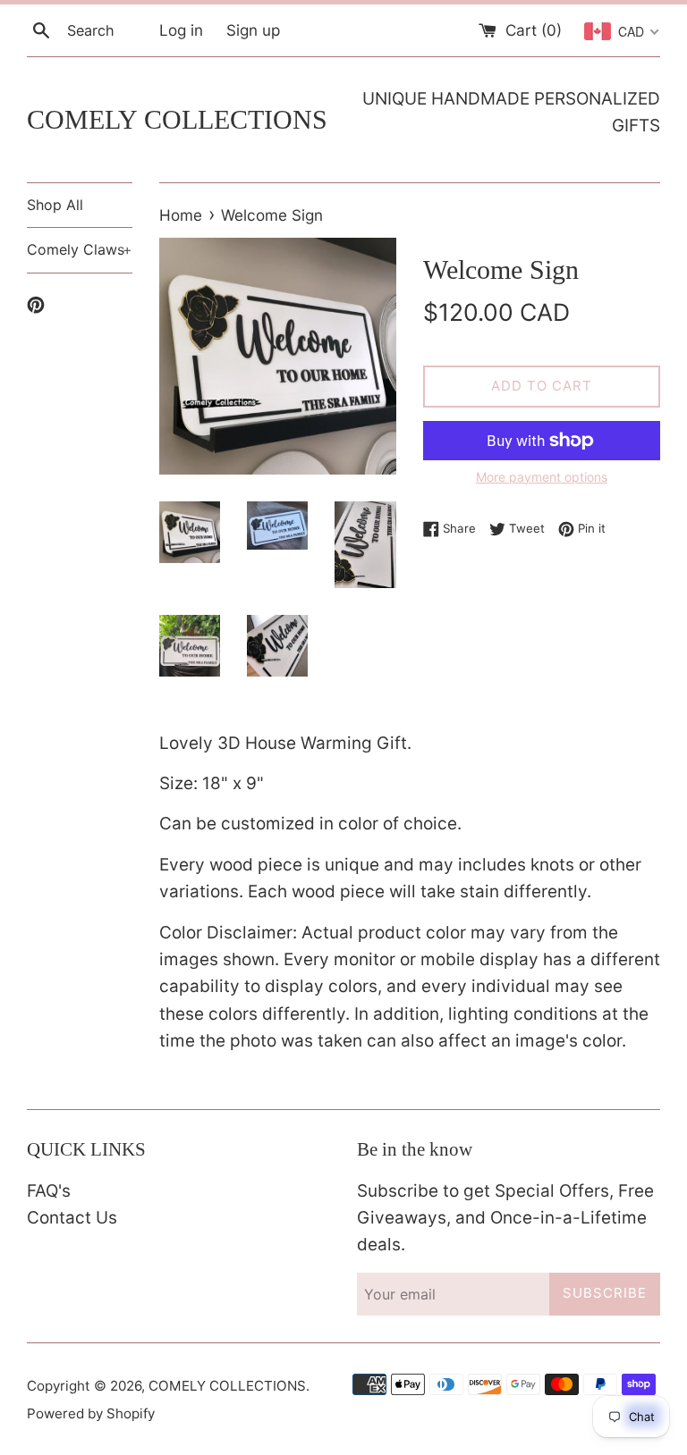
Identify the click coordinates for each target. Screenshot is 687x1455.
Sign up (253, 30)
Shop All (55, 205)
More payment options (541, 476)
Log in (181, 30)
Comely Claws (79, 249)
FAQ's (49, 1191)
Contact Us (72, 1217)
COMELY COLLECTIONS (177, 119)
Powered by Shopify (91, 1413)
